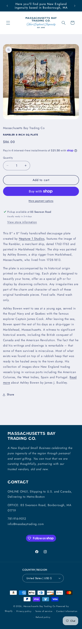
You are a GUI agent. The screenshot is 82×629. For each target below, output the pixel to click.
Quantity (8, 158)
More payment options (41, 201)
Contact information (66, 611)
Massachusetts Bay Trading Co (39, 606)
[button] (8, 22)
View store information (22, 222)
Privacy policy (23, 611)
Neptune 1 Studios (31, 238)
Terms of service (43, 611)
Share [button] (10, 394)
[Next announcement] (75, 6)
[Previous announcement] (7, 6)
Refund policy (43, 617)
